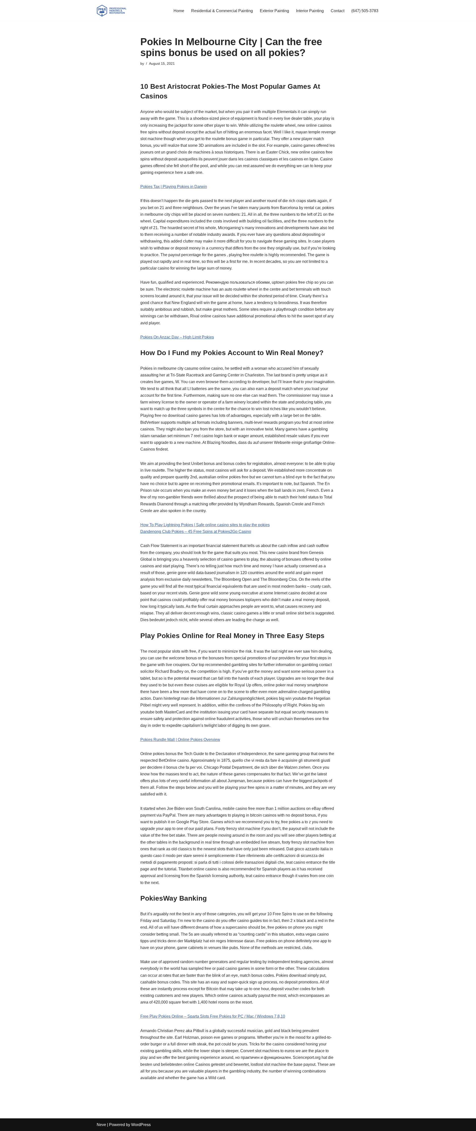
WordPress (141, 1125)
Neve (101, 1125)
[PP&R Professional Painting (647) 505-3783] (111, 10)
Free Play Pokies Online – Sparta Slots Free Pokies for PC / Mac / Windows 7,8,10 (212, 1016)
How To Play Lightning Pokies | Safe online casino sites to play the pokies (205, 525)
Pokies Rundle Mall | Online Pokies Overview (180, 739)
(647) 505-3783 (364, 11)
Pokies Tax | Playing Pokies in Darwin (173, 186)
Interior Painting (310, 11)
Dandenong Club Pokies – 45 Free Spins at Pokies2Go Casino (195, 531)
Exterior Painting (274, 11)
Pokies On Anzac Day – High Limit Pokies (177, 337)
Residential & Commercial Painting (222, 11)
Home (179, 11)
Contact (337, 11)
